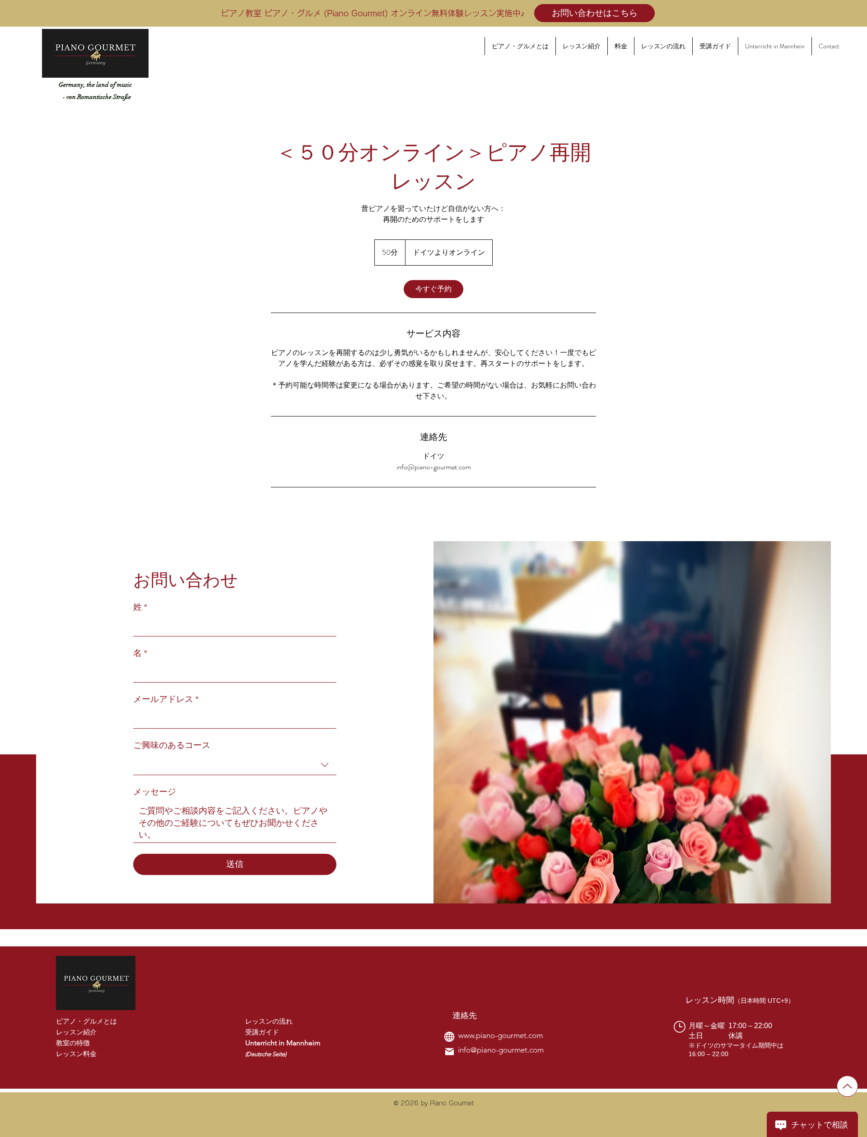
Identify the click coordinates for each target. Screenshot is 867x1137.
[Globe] (449, 1037)
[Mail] (449, 1051)
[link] (433, 289)
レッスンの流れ (269, 1021)
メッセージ (154, 791)
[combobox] (234, 765)
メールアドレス (166, 699)
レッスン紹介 (76, 1032)
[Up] (847, 1086)
